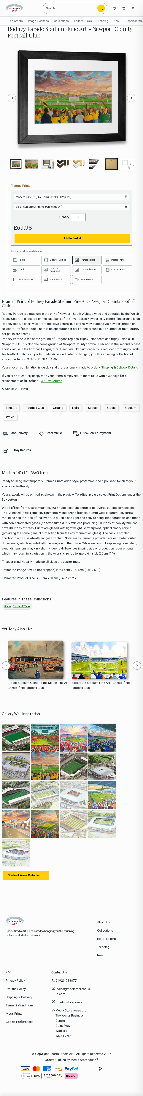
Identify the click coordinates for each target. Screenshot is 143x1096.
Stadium (130, 408)
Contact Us (59, 972)
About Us (103, 922)
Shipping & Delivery (19, 997)
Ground (58, 408)
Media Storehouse (83, 1059)
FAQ (9, 972)
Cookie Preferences (19, 1022)
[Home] (23, 8)
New (116, 21)
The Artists (15, 21)
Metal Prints (14, 1013)
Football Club (35, 408)
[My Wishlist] (114, 8)
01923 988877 (66, 980)
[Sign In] (133, 8)
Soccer (93, 408)
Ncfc (75, 408)
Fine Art (11, 408)
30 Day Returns (51, 381)
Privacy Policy (15, 980)
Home (7, 606)
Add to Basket (72, 238)
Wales (10, 417)
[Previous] (12, 98)
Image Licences (38, 21)
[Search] (101, 8)
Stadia (111, 408)
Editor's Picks (83, 21)
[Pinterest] (100, 1071)
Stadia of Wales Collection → (26, 875)
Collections (61, 21)
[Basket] (123, 8)
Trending (102, 21)
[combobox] (70, 8)
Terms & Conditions (20, 1005)
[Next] (131, 98)
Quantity (63, 217)
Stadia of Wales (21, 606)
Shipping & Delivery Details (119, 367)
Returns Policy (16, 989)
